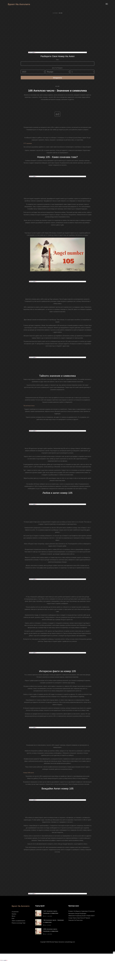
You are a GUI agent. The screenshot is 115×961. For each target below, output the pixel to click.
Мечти (13, 916)
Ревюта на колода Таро (18, 923)
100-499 (57, 86)
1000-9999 (49, 916)
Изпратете (57, 78)
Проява (14, 914)
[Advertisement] (57, 40)
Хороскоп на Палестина (75, 920)
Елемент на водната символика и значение (81, 911)
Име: (57, 59)
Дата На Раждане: (57, 68)
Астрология (15, 911)
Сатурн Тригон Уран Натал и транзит (79, 918)
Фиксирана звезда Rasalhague (77, 913)
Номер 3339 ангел (28, 772)
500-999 (49, 925)
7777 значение (27, 143)
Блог (13, 918)
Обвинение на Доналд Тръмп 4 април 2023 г (81, 915)
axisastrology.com (70, 942)
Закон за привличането (18, 920)
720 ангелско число (28, 405)
